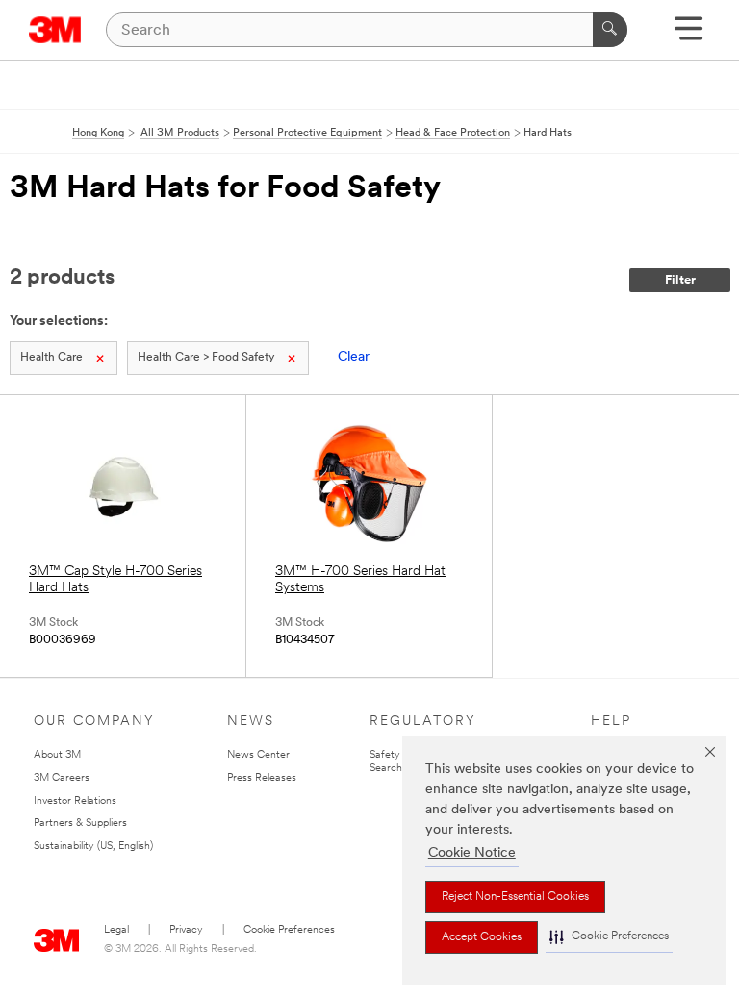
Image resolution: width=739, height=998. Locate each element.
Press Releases (261, 778)
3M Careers (61, 778)
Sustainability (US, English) (93, 846)
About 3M (57, 755)
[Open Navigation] (688, 35)
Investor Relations (75, 801)
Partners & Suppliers (80, 823)
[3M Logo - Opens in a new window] (55, 29)
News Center (258, 755)
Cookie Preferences (289, 930)
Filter (680, 280)
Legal (116, 930)
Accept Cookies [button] (482, 937)
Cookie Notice (472, 853)
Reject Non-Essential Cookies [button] (515, 897)
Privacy (186, 930)
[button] (609, 937)
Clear (354, 357)
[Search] (610, 29)
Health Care (51, 357)
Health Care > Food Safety (206, 357)
